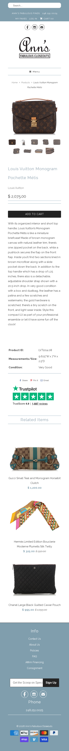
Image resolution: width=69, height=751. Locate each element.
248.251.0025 (49, 13)
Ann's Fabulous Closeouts (38, 726)
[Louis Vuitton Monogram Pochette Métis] (34, 116)
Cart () (48, 18)
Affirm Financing (34, 662)
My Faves (21, 18)
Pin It (35, 380)
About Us (34, 644)
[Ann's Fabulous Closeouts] (34, 48)
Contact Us (34, 638)
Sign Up (51, 682)
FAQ (34, 656)
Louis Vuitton (16, 188)
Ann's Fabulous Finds (26, 13)
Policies (34, 650)
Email (46, 380)
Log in (33, 18)
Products (25, 82)
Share (25, 380)
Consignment (34, 668)
